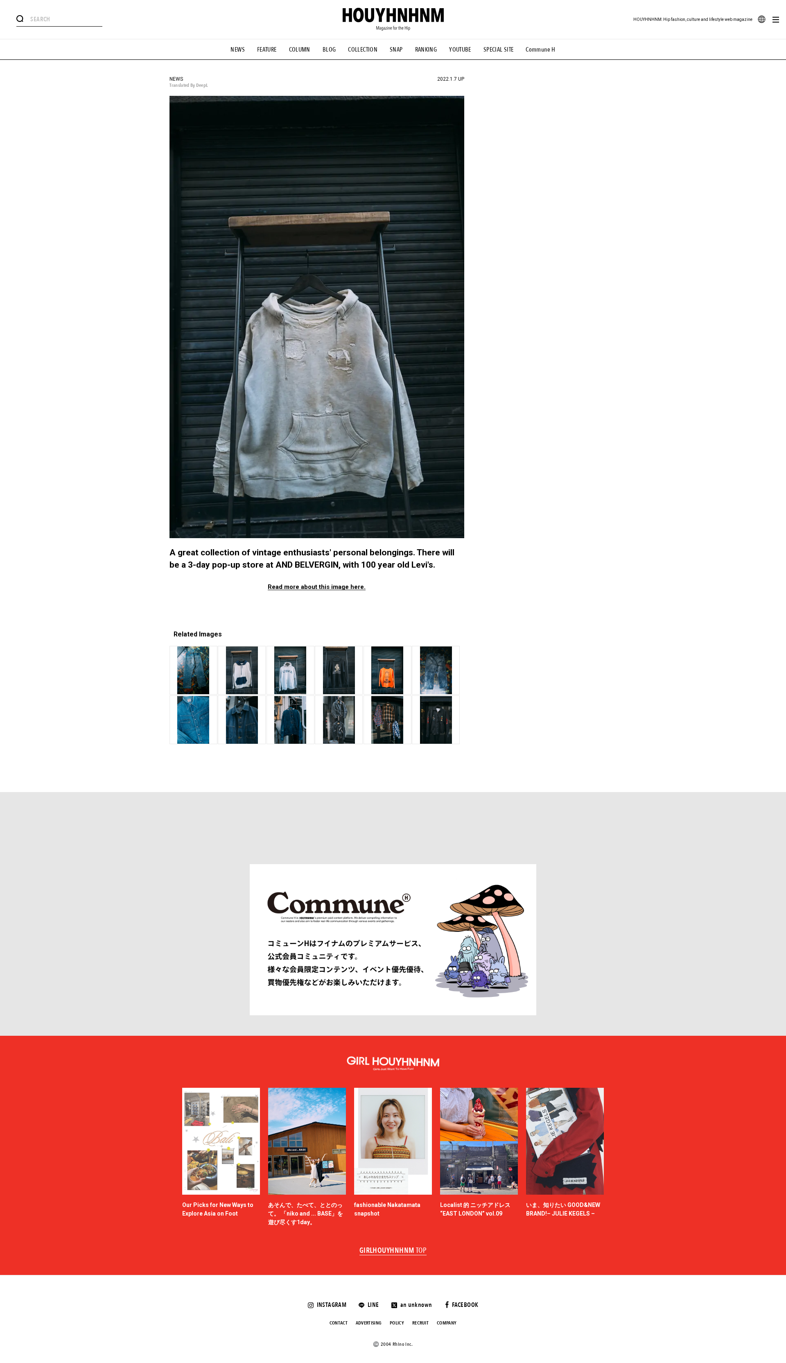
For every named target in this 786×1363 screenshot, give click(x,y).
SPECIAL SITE (498, 49)
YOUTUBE (460, 49)
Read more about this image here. (317, 587)
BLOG (329, 49)
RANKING (426, 49)
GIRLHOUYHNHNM (393, 1250)
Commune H (540, 49)
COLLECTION (362, 49)
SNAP (396, 49)
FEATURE (267, 49)
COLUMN (299, 49)
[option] (221, 1157)
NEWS (237, 49)
